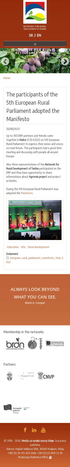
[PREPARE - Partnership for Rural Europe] (35, 343)
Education (13, 247)
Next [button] (65, 60)
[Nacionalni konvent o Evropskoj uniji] (54, 343)
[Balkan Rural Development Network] (15, 343)
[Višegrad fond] (26, 375)
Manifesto (27, 193)
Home (6, 78)
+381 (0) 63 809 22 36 (50, 453)
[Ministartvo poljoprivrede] (9, 375)
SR (31, 35)
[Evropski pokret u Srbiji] (12, 408)
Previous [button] (5, 60)
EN (39, 35)
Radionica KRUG (39, 457)
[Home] (35, 15)
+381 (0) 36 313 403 (19, 453)
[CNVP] (45, 375)
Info (23, 247)
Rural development (38, 247)
